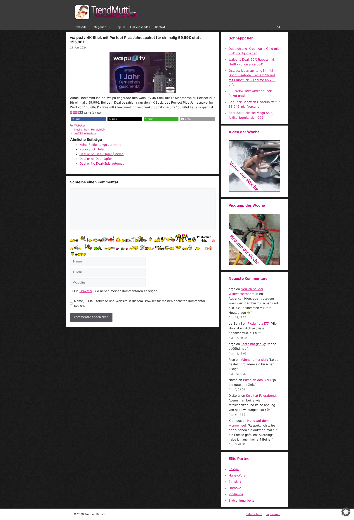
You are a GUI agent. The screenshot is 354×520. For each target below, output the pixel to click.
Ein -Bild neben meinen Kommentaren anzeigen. (116, 291)
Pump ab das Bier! (256, 380)
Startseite (80, 27)
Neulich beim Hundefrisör (90, 129)
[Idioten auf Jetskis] (254, 191)
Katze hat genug (253, 344)
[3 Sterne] (76, 112)
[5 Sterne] (81, 112)
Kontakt (160, 27)
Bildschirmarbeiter (242, 500)
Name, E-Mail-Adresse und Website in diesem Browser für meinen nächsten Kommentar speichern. (139, 303)
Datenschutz (254, 514)
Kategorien (99, 27)
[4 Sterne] (79, 112)
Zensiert (235, 482)
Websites (80, 125)
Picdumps (236, 494)
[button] (279, 27)
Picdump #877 (258, 323)
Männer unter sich (253, 359)
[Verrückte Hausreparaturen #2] (254, 264)
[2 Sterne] (74, 112)
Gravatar (85, 291)
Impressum (273, 514)
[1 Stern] (71, 112)
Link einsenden (140, 27)
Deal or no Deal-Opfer (95, 159)
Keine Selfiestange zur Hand (100, 145)
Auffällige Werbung (86, 133)
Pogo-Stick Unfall (92, 149)
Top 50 (120, 27)
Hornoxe (235, 488)
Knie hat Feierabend (261, 395)
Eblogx (234, 469)
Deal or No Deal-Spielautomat (101, 163)
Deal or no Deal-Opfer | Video (101, 154)
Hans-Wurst (237, 475)
